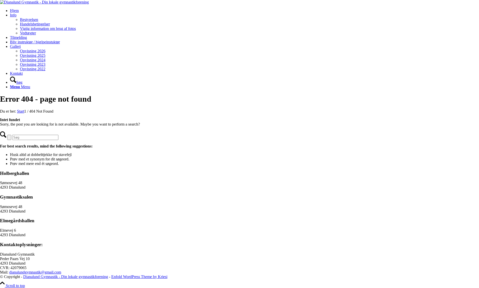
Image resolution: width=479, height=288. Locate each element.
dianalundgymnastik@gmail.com (35, 272)
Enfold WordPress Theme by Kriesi (139, 277)
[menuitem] (244, 10)
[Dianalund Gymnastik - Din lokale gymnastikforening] (44, 2)
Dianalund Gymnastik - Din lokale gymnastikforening (65, 277)
